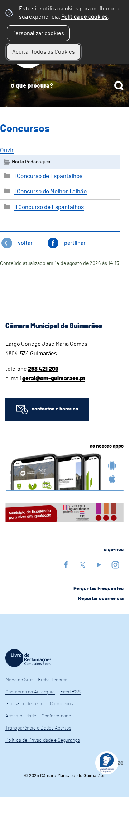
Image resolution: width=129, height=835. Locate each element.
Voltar (25, 243)
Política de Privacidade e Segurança (42, 740)
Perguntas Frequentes (98, 588)
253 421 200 (43, 369)
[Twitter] (82, 564)
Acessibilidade (20, 715)
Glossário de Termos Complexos (39, 703)
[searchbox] (64, 86)
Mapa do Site (19, 679)
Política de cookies (84, 17)
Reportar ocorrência (101, 598)
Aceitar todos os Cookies (43, 52)
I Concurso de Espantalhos (48, 176)
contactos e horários (55, 408)
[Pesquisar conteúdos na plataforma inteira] (119, 86)
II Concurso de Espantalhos (49, 207)
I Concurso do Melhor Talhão (50, 191)
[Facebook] (66, 564)
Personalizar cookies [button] (38, 33)
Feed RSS (70, 692)
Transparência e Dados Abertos (38, 728)
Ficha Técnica (52, 679)
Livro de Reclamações (28, 658)
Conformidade (56, 715)
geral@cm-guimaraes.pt (53, 378)
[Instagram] (115, 564)
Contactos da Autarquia (30, 692)
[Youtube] (99, 564)
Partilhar (75, 243)
